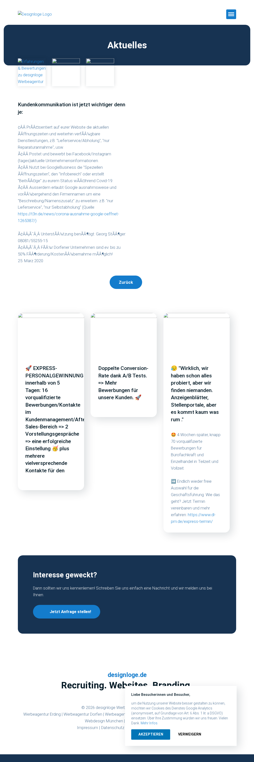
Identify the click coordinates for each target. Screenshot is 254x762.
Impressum (87, 727)
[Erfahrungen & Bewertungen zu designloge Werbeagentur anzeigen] (32, 72)
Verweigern (189, 734)
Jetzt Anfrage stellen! (70, 611)
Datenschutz (112, 727)
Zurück (126, 282)
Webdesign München (104, 720)
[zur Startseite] (47, 14)
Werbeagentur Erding (42, 714)
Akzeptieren (150, 734)
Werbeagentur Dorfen (83, 714)
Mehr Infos (149, 723)
